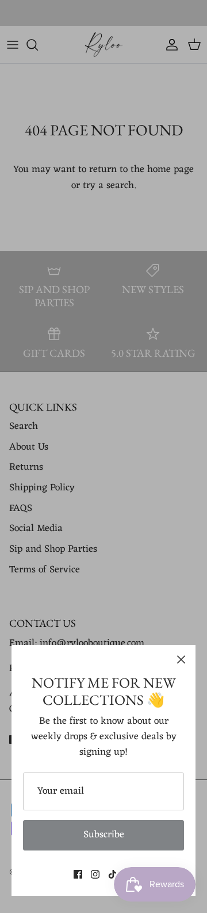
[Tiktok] (112, 874)
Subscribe (103, 835)
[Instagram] (95, 874)
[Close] (181, 659)
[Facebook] (78, 874)
